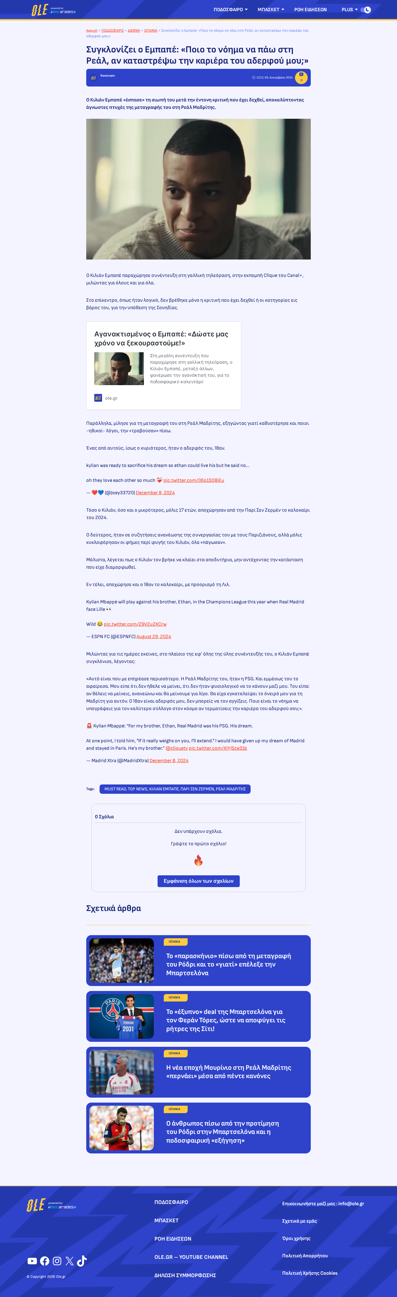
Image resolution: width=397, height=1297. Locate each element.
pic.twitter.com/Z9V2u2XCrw (135, 624)
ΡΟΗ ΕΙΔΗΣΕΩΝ (310, 10)
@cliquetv (177, 748)
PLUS (347, 10)
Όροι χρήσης (296, 1238)
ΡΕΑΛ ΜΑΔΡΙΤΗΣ (231, 789)
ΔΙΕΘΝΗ (134, 30)
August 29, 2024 (153, 637)
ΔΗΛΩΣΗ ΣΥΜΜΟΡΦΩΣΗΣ (185, 1275)
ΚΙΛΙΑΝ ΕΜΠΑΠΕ (164, 789)
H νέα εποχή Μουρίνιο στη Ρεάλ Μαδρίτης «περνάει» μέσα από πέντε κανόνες (228, 1072)
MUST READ (115, 789)
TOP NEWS (137, 789)
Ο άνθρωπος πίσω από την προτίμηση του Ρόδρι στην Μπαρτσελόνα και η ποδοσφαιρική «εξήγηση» (222, 1132)
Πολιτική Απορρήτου (305, 1256)
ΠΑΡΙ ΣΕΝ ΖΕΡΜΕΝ (197, 789)
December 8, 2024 (155, 493)
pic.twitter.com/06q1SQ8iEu (193, 480)
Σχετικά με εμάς (299, 1221)
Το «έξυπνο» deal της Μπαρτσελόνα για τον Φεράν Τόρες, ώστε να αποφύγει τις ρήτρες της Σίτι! (225, 1020)
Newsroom (107, 76)
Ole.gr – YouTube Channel (191, 1257)
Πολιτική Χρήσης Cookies (310, 1273)
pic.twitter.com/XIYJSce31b (218, 748)
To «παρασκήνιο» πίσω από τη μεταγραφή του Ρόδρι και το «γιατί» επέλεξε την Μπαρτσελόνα (228, 964)
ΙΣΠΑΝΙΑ (150, 30)
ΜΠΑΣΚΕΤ (268, 10)
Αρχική (91, 30)
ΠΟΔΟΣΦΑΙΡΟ (228, 10)
